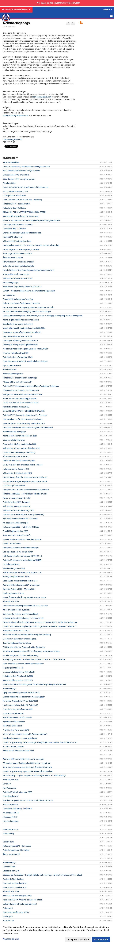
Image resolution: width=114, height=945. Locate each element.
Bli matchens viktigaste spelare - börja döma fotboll (25, 481)
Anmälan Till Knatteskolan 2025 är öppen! (20, 216)
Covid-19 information (12, 543)
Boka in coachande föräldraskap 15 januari (21, 303)
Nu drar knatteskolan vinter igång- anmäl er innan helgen (27, 311)
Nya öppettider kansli (12, 365)
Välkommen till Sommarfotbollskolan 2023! (21, 448)
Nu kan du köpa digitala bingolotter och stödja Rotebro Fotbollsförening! (34, 775)
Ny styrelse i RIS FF (11, 813)
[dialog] (57, 933)
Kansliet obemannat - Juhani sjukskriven (20, 738)
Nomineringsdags (16, 23)
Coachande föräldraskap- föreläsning (19, 452)
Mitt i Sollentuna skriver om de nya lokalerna (21, 171)
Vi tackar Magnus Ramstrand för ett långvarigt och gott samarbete (31, 651)
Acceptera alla (101, 939)
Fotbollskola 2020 (10, 796)
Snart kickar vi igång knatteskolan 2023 (19, 444)
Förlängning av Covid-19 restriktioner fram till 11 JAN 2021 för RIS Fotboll (34, 659)
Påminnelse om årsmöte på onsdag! (18, 262)
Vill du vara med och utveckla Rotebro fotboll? (22, 465)
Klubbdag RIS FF (10, 817)
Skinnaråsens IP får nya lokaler (16, 175)
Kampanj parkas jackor (13, 374)
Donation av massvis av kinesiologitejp (19, 639)
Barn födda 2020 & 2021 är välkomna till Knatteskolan (26, 187)
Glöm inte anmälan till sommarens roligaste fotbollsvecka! (28, 427)
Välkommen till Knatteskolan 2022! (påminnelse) (23, 514)
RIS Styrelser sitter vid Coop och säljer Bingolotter (24, 647)
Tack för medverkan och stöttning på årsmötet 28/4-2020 (27, 767)
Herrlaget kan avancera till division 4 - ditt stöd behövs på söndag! (31, 245)
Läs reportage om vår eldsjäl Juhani (18, 552)
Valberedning (8, 833)
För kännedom (9, 867)
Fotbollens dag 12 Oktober (14, 229)
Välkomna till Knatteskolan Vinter (17, 241)
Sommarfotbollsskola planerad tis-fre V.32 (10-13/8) (25, 606)
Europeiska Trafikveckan (13, 713)
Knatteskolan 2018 (11, 891)
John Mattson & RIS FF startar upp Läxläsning (22, 200)
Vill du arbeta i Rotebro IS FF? (15, 191)
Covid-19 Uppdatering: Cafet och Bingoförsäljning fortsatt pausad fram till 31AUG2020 (40, 742)
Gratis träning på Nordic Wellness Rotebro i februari (25, 477)
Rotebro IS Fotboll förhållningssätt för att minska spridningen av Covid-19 (34, 684)
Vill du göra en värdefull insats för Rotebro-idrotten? (25, 734)
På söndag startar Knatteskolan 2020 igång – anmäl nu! (26, 763)
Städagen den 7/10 (11, 871)
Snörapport (8, 908)
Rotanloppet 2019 (10, 829)
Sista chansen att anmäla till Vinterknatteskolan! (23, 664)
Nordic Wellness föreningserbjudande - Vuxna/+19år (25, 349)
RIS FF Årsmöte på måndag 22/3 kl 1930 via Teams (24, 597)
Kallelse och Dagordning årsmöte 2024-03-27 (22, 287)
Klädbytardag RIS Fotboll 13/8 (16, 577)
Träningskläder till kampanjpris (16, 274)
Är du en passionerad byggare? (16, 610)
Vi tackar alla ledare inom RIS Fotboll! (19, 672)
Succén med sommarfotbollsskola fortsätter (22, 539)
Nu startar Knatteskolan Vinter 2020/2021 (20, 701)
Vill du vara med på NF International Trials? (21, 403)
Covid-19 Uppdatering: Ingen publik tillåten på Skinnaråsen (28, 771)
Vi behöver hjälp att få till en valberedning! (20, 655)
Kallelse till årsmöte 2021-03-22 (16, 630)
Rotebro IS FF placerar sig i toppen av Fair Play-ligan (25, 415)
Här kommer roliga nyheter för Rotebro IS (20, 705)
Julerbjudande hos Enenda (14, 195)
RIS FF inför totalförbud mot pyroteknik (19, 398)
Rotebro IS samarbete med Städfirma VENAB (22, 560)
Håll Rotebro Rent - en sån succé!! (17, 717)
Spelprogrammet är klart (13, 593)
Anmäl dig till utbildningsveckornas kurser (21, 320)
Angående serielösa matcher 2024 (17, 336)
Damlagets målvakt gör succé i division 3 (20, 340)
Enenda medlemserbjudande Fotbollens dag (22, 233)
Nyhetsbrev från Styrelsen (14, 722)
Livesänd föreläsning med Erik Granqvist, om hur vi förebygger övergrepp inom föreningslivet (42, 316)
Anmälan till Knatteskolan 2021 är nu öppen (21, 585)
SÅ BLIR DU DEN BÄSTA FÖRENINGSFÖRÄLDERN (24, 411)
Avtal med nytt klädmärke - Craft (16, 535)
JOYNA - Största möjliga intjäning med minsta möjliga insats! (29, 291)
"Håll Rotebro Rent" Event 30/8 (16, 730)
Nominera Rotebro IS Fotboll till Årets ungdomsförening (27, 635)
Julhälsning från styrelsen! (14, 485)
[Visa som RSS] (81, 23)
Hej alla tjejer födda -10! (13, 668)
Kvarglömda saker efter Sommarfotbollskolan (22, 394)
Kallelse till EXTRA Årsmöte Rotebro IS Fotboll (22, 900)
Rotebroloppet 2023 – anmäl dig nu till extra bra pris (25, 494)
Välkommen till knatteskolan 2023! (17, 473)
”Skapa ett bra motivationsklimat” (17, 382)
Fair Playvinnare (9, 788)
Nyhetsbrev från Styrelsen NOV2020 (18, 676)
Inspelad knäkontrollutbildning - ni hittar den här (23, 618)
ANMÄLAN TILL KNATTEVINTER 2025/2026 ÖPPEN (24, 212)
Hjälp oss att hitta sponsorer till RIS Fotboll (21, 693)
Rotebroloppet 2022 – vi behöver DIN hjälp (21, 527)
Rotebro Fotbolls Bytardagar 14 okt (18, 357)
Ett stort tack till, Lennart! (13, 746)
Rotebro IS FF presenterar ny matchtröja (20, 378)
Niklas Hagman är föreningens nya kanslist (21, 249)
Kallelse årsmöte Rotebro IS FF (16, 469)
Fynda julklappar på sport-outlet (16, 498)
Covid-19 (7, 784)
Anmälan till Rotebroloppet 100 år (17, 896)
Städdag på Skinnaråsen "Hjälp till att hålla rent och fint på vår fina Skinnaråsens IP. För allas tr (42, 875)
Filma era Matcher (10, 804)
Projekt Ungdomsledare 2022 (15, 531)
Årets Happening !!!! (11, 854)
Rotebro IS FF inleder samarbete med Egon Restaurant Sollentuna (31, 386)
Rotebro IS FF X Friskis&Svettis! (16, 204)
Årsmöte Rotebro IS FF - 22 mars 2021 (19, 589)
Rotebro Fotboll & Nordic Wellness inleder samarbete (26, 490)
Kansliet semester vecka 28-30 (16, 407)
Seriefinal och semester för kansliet (18, 324)
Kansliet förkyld (9, 369)
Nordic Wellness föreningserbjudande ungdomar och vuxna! (28, 270)
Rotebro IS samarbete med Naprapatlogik (21, 548)
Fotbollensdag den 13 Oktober (16, 850)
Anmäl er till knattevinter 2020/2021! (18, 680)
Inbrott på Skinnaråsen (12, 726)
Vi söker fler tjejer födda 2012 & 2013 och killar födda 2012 (28, 800)
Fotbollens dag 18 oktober (14, 208)
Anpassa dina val (11, 939)
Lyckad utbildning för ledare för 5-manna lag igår (24, 697)
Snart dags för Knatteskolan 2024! (17, 253)
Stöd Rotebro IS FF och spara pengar (19, 179)
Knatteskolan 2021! (11, 601)
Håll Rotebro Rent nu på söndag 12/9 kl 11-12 (22, 556)
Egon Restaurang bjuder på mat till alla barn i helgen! (25, 361)
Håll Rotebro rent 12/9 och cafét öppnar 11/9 (22, 572)
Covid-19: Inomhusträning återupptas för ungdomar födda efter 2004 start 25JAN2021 (39, 626)
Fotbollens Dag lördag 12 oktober (17, 809)
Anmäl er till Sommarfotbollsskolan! (18, 751)
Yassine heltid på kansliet (14, 440)
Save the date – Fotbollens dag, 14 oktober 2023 (24, 423)
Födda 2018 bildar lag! (12, 237)
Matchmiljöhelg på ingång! (14, 432)
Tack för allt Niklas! (11, 162)
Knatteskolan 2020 (11, 780)
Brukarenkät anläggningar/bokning (18, 299)
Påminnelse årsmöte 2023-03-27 (16, 456)
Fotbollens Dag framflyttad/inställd (18, 709)
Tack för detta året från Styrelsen (17, 643)
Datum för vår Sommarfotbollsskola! (18, 266)
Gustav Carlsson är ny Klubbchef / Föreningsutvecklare (26, 166)
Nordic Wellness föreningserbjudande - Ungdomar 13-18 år (28, 307)
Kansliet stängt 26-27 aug (14, 568)
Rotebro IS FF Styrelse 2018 (14, 887)
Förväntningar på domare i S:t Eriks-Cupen (21, 390)
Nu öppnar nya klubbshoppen (15, 523)
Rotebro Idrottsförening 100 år (16, 912)
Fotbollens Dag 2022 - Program (16, 502)
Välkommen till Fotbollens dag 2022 (18, 510)
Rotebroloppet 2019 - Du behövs (17, 846)
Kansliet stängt (9, 688)
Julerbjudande (9, 295)
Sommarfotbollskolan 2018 (14, 883)
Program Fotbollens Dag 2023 (15, 353)
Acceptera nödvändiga (78, 939)
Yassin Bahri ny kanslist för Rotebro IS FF (20, 581)
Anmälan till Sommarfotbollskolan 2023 (20, 436)
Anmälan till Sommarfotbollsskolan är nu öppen (23, 759)
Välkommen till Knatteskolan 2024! (17, 278)
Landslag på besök (11, 564)
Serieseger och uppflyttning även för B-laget (22, 332)
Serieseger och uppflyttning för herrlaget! (20, 345)
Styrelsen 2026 (9, 183)
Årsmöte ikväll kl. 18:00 (13, 258)
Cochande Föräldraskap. (13, 879)
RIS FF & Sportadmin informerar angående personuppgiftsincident (31, 220)
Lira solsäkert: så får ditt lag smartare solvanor (23, 419)
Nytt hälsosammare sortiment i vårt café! (20, 519)
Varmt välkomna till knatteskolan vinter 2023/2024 (24, 328)
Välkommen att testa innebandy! (16, 506)
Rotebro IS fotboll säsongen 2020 (17, 792)
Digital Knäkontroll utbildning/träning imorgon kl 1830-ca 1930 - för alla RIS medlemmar (40, 622)
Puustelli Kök (8, 920)
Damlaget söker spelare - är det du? (18, 224)
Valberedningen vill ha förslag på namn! (20, 904)
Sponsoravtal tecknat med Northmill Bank (20, 614)
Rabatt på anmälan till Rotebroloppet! (19, 461)
